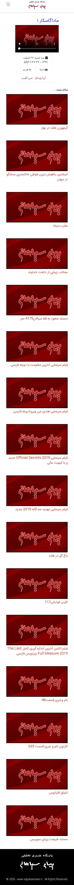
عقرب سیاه (60, 225)
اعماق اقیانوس (58, 793)
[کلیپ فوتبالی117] (37, 584)
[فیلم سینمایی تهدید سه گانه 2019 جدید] (37, 491)
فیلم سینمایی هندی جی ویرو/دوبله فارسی (40, 411)
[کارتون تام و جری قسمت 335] (37, 728)
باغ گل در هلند (58, 555)
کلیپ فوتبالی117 (56, 602)
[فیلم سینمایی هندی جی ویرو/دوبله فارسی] (37, 393)
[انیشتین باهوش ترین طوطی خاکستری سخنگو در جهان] (37, 156)
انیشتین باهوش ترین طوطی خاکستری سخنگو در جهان (37, 177)
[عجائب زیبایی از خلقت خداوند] (37, 254)
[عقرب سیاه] (37, 207)
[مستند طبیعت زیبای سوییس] (37, 821)
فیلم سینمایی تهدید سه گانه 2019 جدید (41, 509)
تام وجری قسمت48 (54, 700)
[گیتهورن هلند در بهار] (37, 110)
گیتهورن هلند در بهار (54, 128)
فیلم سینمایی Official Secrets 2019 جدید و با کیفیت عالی (38, 460)
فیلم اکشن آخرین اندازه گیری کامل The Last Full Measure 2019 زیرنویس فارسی (37, 651)
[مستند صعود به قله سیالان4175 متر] (37, 300)
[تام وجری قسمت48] (37, 682)
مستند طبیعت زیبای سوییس (49, 839)
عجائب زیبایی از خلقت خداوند (48, 272)
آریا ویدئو (40, 78)
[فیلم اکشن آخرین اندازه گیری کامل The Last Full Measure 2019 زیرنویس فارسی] (37, 630)
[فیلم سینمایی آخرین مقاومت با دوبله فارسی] (37, 347)
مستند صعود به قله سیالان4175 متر (44, 318)
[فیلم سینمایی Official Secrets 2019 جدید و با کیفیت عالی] (37, 439)
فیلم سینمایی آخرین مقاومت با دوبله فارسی (39, 365)
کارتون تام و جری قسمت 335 (48, 746)
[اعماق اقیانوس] (37, 774)
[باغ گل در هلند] (37, 537)
